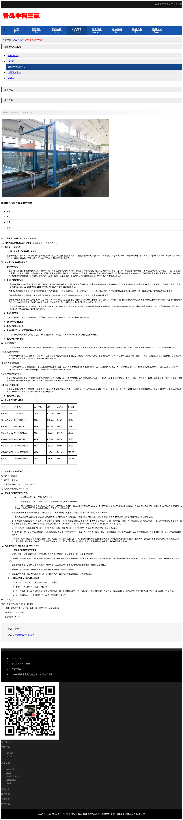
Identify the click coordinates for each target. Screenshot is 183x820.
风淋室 (11, 78)
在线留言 (159, 4)
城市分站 (140, 814)
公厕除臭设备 (14, 72)
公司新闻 (9, 753)
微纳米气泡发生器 (33, 40)
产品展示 (17, 40)
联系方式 (5, 804)
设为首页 (168, 4)
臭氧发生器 (13, 55)
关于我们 (5, 742)
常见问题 (5, 789)
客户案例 (5, 794)
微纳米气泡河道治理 (24, 635)
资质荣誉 (5, 799)
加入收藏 (177, 4)
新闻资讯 (5, 747)
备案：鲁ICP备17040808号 (123, 814)
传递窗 (11, 61)
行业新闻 (9, 757)
